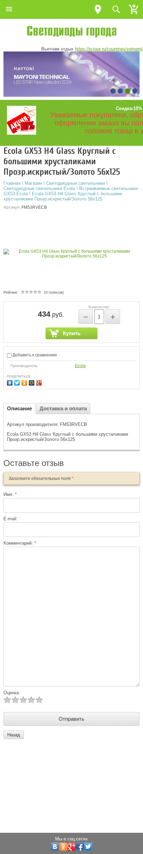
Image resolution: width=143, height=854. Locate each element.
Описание (19, 408)
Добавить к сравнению (34, 355)
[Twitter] (18, 382)
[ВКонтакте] (10, 382)
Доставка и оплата (63, 408)
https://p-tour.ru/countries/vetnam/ (109, 49)
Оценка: (11, 692)
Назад (13, 734)
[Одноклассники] (25, 382)
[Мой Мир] (32, 382)
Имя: (10, 494)
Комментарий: (19, 543)
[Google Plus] (39, 382)
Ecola (80, 365)
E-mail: (10, 518)
